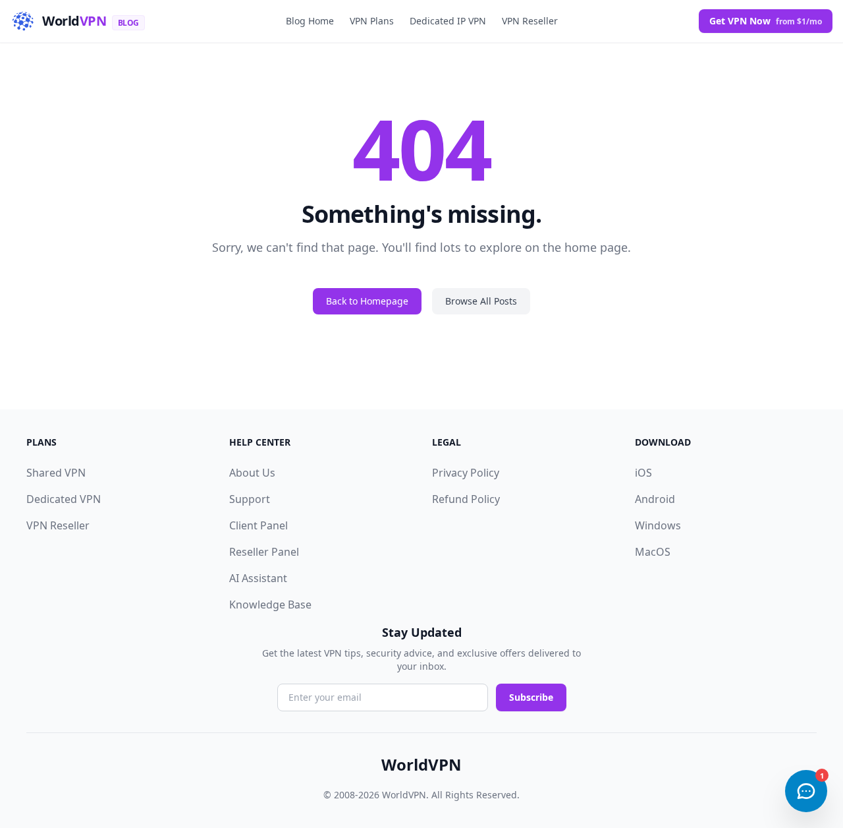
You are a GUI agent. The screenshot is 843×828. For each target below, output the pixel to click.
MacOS (652, 552)
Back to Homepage (367, 301)
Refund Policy (466, 499)
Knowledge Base (270, 604)
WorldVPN (421, 764)
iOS (643, 472)
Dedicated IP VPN (448, 21)
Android (655, 499)
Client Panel (258, 525)
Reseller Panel (264, 552)
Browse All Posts (481, 301)
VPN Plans (372, 21)
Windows (658, 525)
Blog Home (310, 21)
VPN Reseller (530, 21)
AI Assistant (258, 578)
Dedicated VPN (63, 499)
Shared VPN (56, 472)
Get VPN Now (765, 21)
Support (249, 499)
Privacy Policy (465, 472)
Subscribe (531, 697)
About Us (252, 472)
